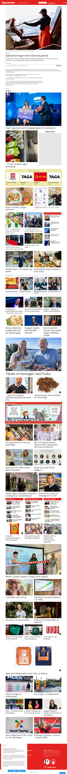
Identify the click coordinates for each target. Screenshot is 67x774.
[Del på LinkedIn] (59, 65)
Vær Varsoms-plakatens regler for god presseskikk (52, 751)
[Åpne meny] (64, 3)
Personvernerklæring (28, 755)
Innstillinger (11, 770)
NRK (38, 74)
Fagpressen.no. (5, 766)
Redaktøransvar (27, 754)
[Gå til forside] (8, 2)
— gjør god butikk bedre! (22, 2)
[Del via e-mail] (60, 65)
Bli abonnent (42, 2)
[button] (8, 177)
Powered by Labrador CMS (33, 772)
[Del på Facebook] (57, 65)
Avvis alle (22, 770)
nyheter (7, 88)
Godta (17, 770)
